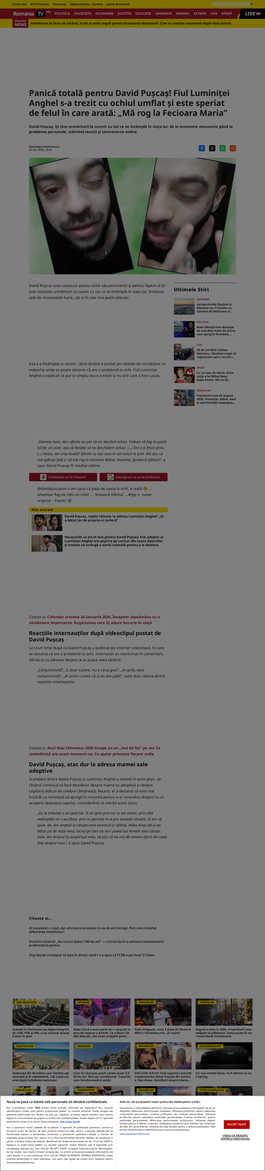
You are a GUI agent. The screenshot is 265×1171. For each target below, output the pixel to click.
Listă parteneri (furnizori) (134, 1133)
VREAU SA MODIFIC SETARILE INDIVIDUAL (235, 1137)
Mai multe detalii (70, 1121)
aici (32, 1148)
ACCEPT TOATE (236, 1124)
